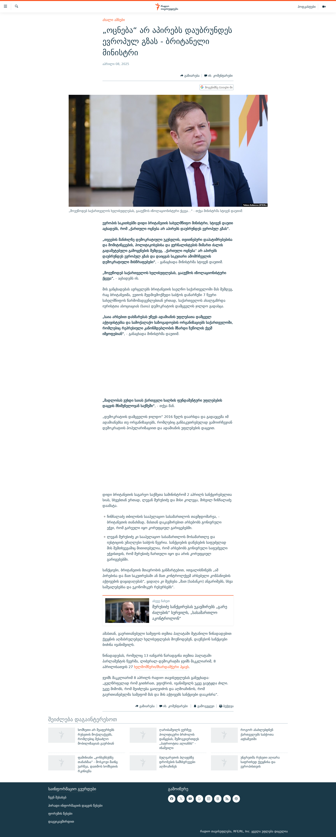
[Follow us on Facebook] (171, 798)
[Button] (190, 75)
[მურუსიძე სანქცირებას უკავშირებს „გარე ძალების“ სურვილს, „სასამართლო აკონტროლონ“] (127, 610)
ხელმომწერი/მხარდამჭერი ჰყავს (161, 667)
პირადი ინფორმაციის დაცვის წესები (75, 805)
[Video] (324, 7)
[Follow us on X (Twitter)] (181, 798)
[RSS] (227, 798)
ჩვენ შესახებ (57, 797)
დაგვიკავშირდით (61, 821)
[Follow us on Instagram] (208, 798)
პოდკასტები (307, 6)
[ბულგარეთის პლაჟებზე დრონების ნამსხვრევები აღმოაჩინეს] (143, 762)
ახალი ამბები (113, 20)
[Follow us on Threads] (217, 798)
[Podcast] (236, 798)
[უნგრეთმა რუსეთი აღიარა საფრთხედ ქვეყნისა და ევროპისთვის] (224, 762)
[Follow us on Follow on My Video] (199, 798)
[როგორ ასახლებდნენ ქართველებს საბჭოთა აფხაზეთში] (224, 735)
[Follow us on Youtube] (190, 798)
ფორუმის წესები (60, 813)
